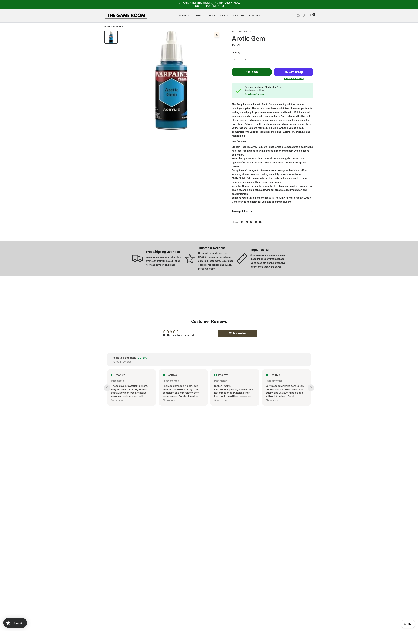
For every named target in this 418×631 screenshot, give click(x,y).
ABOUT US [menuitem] (238, 15)
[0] (311, 16)
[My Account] (305, 16)
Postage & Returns (242, 211)
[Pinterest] (251, 222)
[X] (247, 222)
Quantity (236, 52)
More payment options (294, 78)
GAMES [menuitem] (198, 15)
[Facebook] (242, 222)
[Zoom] (216, 34)
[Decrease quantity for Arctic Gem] (234, 59)
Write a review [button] (237, 333)
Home (107, 26)
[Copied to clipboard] (260, 222)
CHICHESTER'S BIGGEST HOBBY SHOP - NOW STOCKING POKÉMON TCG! (211, 4)
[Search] (298, 16)
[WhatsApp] (256, 222)
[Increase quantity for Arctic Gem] (245, 59)
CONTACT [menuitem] (254, 15)
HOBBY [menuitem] (182, 15)
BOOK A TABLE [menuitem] (217, 15)
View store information (254, 94)
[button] (126, 400)
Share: (235, 222)
